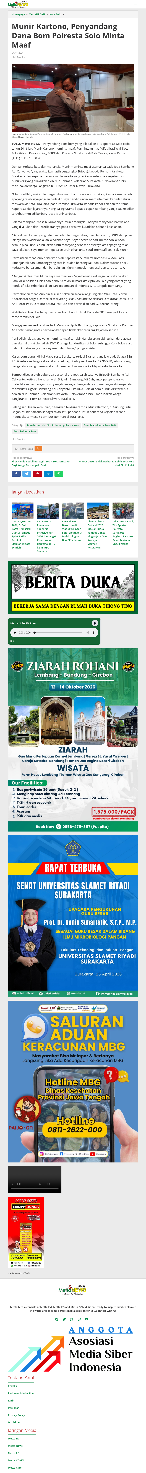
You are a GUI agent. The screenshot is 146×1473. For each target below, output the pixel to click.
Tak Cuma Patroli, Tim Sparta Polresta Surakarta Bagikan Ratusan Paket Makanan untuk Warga (123, 532)
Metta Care (15, 1467)
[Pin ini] (37, 474)
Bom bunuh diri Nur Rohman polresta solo (53, 425)
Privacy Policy (16, 1415)
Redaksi (12, 1386)
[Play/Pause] (95, 623)
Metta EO (13, 1453)
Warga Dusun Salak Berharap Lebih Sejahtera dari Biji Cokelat (106, 461)
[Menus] (135, 4)
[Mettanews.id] (18, 4)
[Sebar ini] (16, 474)
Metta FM (14, 1438)
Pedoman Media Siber (21, 1393)
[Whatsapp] (58, 474)
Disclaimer (14, 1422)
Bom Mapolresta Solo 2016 (100, 425)
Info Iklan (13, 1407)
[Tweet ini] (26, 474)
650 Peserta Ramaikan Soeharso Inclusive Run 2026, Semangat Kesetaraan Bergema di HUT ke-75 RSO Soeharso (47, 536)
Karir (11, 1400)
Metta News (15, 1445)
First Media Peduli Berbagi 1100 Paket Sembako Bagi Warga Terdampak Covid (41, 461)
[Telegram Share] (48, 474)
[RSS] (38, 448)
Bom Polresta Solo (25, 431)
